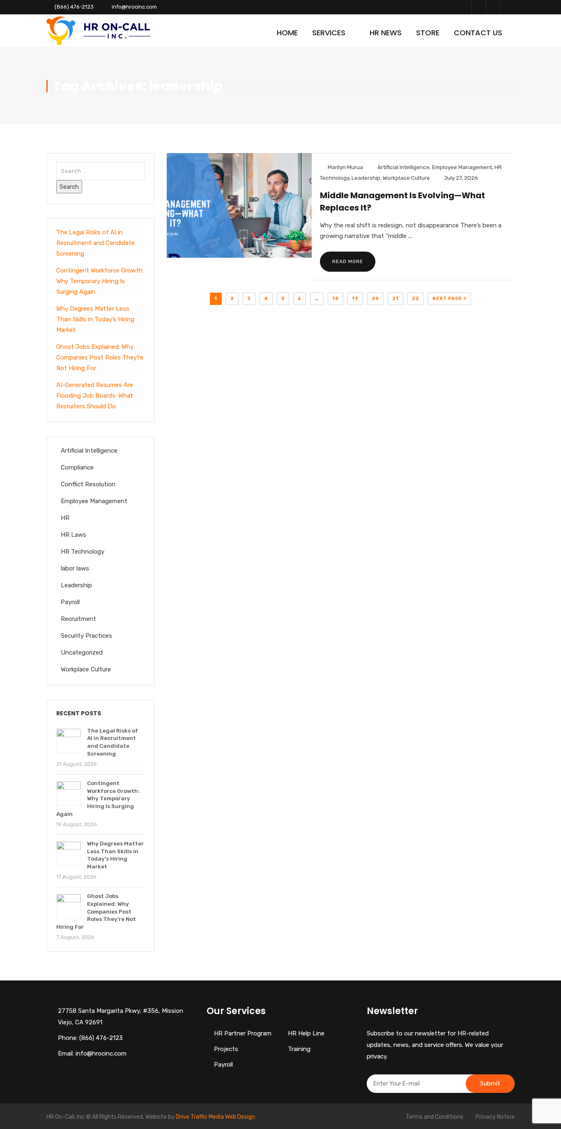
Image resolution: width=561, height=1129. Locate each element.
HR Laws (73, 534)
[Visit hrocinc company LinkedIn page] (507, 7)
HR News (386, 32)
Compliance (77, 467)
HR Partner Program (242, 1033)
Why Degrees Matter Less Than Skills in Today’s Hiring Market (95, 319)
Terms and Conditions (434, 1116)
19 (355, 298)
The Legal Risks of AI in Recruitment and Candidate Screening (95, 243)
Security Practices (86, 635)
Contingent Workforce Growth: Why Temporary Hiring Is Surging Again (100, 281)
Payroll (70, 602)
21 (395, 298)
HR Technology (82, 551)
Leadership (366, 177)
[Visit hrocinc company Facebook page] (478, 7)
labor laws (75, 568)
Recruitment (78, 619)
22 (415, 298)
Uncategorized (82, 652)
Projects (226, 1049)
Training (299, 1049)
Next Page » (449, 298)
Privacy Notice (495, 1116)
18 (335, 298)
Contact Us (478, 32)
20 (375, 298)
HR (65, 518)
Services (328, 32)
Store (427, 32)
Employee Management (462, 167)
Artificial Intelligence (403, 167)
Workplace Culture (406, 177)
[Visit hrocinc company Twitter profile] (493, 7)
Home (287, 32)
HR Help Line (306, 1033)
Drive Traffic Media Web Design (215, 1116)
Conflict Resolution (88, 484)
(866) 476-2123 (74, 7)
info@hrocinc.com (134, 7)
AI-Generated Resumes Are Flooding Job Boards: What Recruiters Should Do (94, 395)
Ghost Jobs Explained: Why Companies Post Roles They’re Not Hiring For (99, 357)
